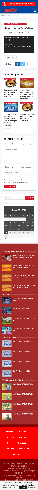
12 (14, 226)
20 (19, 229)
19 (14, 229)
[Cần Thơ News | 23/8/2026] (7, 343)
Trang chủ (10, 432)
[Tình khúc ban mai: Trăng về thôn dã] (7, 330)
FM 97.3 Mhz (9, 449)
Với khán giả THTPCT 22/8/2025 (23, 394)
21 (23, 229)
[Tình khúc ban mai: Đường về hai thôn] (7, 320)
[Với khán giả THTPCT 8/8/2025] (7, 416)
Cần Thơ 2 (10, 437)
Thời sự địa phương (27, 79)
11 (10, 226)
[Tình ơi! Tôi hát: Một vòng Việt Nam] (7, 300)
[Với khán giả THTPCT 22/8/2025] (7, 396)
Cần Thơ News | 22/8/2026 (22, 351)
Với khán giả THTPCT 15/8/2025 (23, 404)
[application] (19, 44)
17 (6, 229)
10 (6, 226)
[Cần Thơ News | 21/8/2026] (7, 363)
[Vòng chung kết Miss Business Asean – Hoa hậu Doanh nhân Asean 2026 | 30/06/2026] (7, 257)
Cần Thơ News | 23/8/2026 (22, 341)
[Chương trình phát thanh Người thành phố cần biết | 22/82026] (11, 83)
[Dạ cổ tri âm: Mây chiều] (7, 310)
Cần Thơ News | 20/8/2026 (22, 371)
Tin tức (9, 443)
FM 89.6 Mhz (24, 449)
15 (27, 226)
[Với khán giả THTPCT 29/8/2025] (7, 386)
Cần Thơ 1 (23, 432)
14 (23, 226)
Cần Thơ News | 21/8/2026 (22, 361)
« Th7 (5, 239)
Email (18, 454)
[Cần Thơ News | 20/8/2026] (7, 373)
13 (19, 226)
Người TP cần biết (9, 79)
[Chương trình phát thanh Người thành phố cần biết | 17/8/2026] (27, 107)
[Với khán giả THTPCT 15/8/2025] (7, 406)
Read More (32, 488)
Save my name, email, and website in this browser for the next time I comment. (18, 181)
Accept (23, 488)
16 (32, 226)
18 (10, 229)
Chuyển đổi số (17, 23)
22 (27, 229)
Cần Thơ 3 (23, 437)
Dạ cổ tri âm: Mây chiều (21, 308)
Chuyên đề (7, 23)
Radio (25, 23)
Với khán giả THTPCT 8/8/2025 (23, 414)
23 (32, 229)
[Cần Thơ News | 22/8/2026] (7, 353)
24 (6, 232)
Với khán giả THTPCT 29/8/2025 (23, 384)
